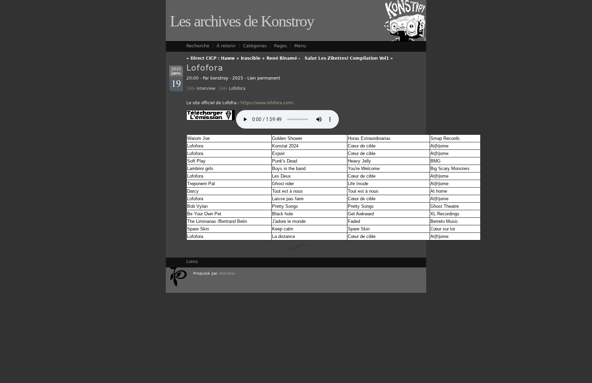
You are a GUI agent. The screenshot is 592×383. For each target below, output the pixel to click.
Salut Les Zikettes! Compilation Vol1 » (349, 58)
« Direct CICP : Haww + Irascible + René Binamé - (243, 58)
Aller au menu (364, 2)
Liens (192, 261)
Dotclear (227, 273)
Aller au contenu (329, 2)
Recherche (197, 45)
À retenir (226, 45)
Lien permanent (263, 78)
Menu (300, 45)
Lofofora (237, 88)
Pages (280, 45)
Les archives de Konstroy (242, 21)
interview (206, 88)
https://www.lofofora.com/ (267, 102)
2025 (237, 78)
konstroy (219, 78)
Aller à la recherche (403, 2)
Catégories (255, 45)
